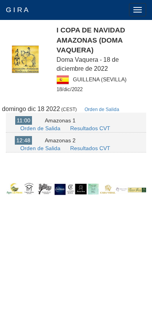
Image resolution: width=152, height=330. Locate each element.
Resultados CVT (90, 128)
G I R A (17, 10)
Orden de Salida (102, 109)
